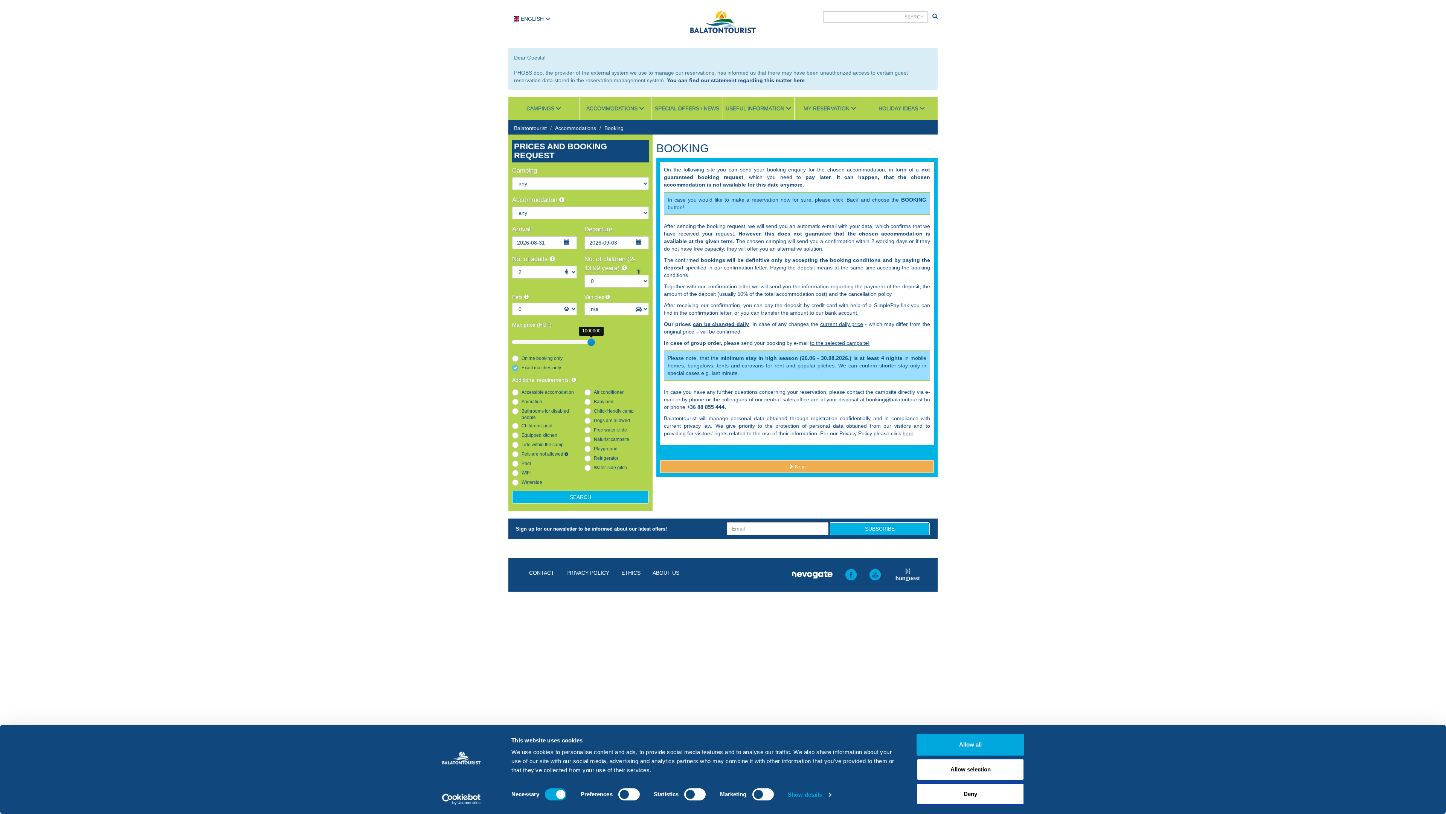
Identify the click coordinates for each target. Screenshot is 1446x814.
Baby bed (603, 401)
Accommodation (535, 200)
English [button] (532, 19)
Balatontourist (530, 128)
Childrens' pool (537, 425)
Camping (524, 170)
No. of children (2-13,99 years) (609, 264)
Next (799, 467)
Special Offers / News (687, 109)
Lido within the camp (543, 444)
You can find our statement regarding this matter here (736, 80)
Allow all (970, 744)
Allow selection (970, 769)
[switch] (629, 794)
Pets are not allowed (543, 454)
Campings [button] (541, 109)
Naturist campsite (611, 439)
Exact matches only (541, 367)
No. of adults (531, 259)
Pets (518, 297)
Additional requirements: (542, 380)
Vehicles (595, 297)
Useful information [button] (756, 109)
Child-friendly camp (614, 411)
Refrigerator (606, 458)
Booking (614, 128)
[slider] (591, 342)
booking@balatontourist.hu (898, 399)
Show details (805, 794)
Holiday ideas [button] (899, 109)
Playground (606, 448)
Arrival (521, 229)
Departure (598, 229)
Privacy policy (587, 573)
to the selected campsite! (839, 343)
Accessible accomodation (548, 392)
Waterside (532, 482)
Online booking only (542, 358)
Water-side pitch (610, 467)
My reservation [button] (827, 109)
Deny (970, 794)
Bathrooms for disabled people (545, 414)
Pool (526, 463)
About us (666, 573)
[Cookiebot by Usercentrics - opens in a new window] (461, 799)
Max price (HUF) (532, 325)
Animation (532, 401)
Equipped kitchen (539, 435)
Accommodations (575, 128)
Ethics (631, 573)
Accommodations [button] (612, 109)
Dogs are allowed (612, 420)
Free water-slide (610, 430)
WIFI (526, 473)
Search (580, 497)
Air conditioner (609, 392)
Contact (541, 573)
